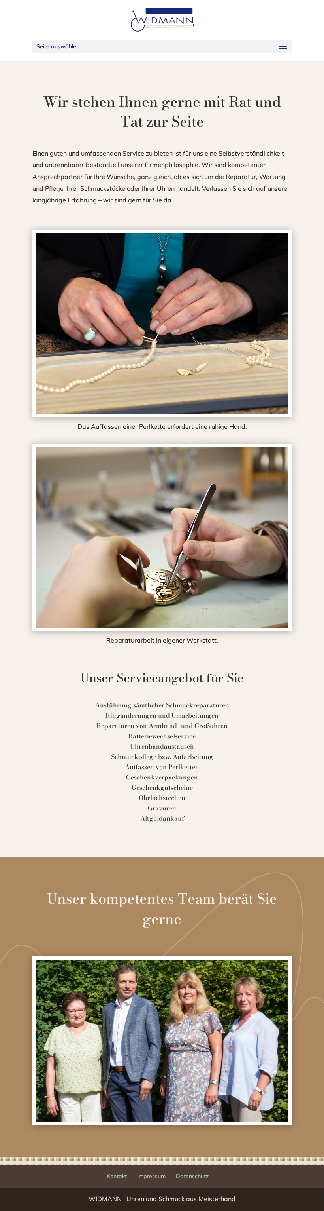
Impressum (151, 1176)
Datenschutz (192, 1176)
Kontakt (117, 1176)
